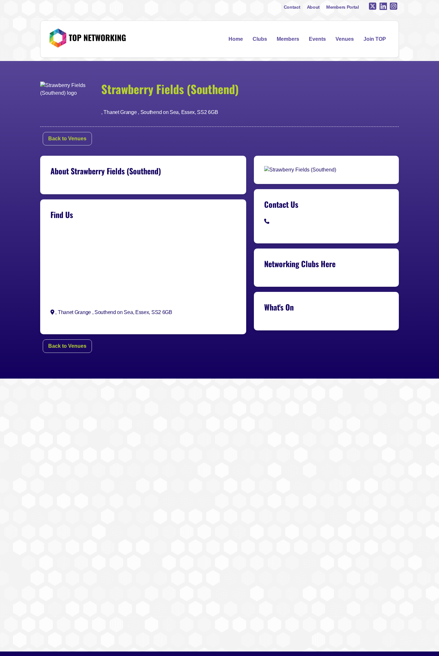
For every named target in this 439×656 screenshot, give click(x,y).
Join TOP (374, 39)
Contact (292, 7)
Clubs (260, 39)
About (313, 7)
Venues (345, 39)
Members (288, 39)
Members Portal (342, 7)
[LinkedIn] (383, 6)
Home (235, 39)
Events (317, 39)
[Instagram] (393, 6)
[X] (372, 6)
